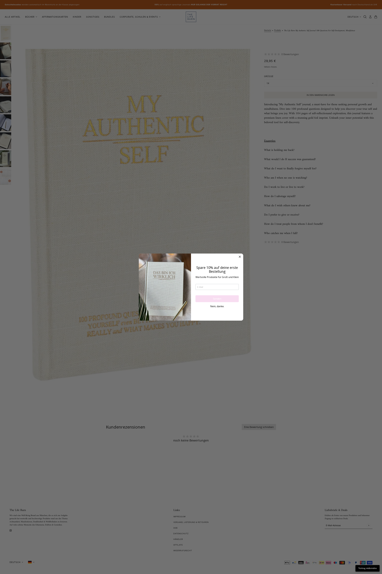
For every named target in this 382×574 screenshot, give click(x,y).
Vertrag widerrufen (367, 568)
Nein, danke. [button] (217, 306)
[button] (240, 257)
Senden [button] (217, 298)
